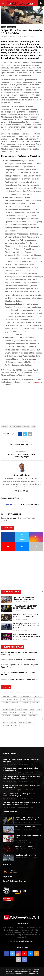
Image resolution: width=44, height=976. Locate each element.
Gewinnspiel (25, 702)
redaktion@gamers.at (26, 941)
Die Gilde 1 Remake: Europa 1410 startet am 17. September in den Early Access (22, 803)
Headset (5, 706)
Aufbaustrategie (26, 696)
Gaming (4, 27)
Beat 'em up (38, 696)
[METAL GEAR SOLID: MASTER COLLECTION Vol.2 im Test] (6, 608)
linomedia (18, 974)
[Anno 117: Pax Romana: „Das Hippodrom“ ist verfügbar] (6, 599)
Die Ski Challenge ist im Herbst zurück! (23, 679)
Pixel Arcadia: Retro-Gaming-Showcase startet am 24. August (26, 635)
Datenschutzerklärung (20, 972)
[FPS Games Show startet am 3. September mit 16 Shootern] (6, 617)
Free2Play (5, 702)
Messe (32, 709)
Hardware (35, 702)
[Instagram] (18, 953)
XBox (33, 426)
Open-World (22, 712)
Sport (23, 719)
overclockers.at (33, 974)
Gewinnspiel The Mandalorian (24, 660)
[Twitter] (12, 953)
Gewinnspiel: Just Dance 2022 (22, 445)
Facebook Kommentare (29, 505)
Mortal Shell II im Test (23, 846)
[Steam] (18, 959)
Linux (12, 709)
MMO (38, 709)
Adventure (6, 696)
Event (31, 699)
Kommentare (10, 505)
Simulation (14, 719)
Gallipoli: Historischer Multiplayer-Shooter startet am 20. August (20, 795)
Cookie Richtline (33, 972)
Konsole (4, 426)
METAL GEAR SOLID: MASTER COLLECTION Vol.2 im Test (25, 607)
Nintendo (13, 712)
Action (5, 693)
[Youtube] (24, 953)
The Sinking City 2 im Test (25, 855)
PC (11, 426)
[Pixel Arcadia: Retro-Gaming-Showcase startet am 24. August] (6, 636)
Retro (24, 715)
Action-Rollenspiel (30, 693)
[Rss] (36, 953)
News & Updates (11, 27)
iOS (26, 706)
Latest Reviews (10, 811)
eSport (24, 699)
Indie (20, 706)
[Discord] (24, 959)
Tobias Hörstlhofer (23, 840)
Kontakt (36, 969)
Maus (25, 709)
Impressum (9, 972)
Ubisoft (30, 722)
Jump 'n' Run (33, 706)
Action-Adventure (15, 693)
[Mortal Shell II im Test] (8, 848)
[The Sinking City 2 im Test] (8, 857)
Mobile (5, 712)
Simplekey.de (7, 877)
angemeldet (12, 518)
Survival (5, 722)
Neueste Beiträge (11, 592)
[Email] (30, 953)
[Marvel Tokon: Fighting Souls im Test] (8, 838)
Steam (30, 719)
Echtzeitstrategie (13, 699)
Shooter (26, 426)
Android (15, 696)
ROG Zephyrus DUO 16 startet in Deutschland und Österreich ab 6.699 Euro (26, 626)
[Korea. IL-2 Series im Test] (8, 829)
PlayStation (17, 426)
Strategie (38, 719)
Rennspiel (16, 715)
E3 (3, 699)
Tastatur (21, 722)
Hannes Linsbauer (9, 36)
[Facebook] (6, 953)
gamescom (15, 702)
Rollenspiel (32, 715)
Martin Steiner (21, 858)
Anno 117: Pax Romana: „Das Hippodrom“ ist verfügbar (24, 598)
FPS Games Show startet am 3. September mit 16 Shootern (25, 616)
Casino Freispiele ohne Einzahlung (15, 881)
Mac (18, 709)
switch (13, 722)
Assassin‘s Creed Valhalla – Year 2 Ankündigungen (22, 455)
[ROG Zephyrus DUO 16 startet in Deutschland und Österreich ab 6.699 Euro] (6, 626)
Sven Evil (18, 610)
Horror (13, 706)
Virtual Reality (7, 725)
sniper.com (37, 382)
